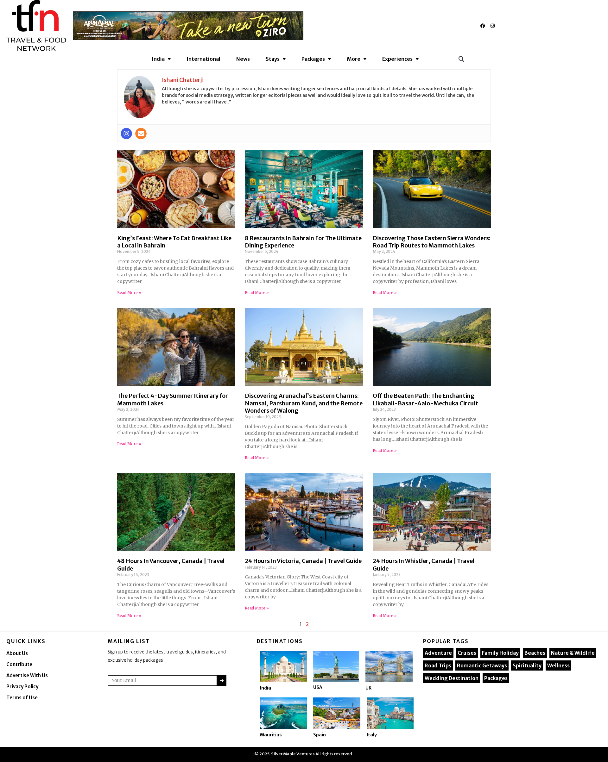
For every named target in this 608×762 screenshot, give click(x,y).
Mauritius (271, 735)
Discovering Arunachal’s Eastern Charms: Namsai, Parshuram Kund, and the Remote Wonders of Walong (304, 403)
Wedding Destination (451, 678)
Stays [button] (273, 59)
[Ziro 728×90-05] (188, 25)
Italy (372, 735)
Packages (496, 678)
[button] (461, 58)
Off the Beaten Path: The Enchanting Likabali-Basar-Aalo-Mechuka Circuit (425, 399)
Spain (319, 735)
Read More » (129, 292)
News (243, 59)
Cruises (467, 653)
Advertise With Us (27, 675)
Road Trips (438, 665)
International (203, 59)
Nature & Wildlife (573, 653)
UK (368, 688)
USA (317, 687)
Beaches (534, 653)
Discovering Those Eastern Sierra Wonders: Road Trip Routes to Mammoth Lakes (432, 241)
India (265, 688)
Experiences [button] (397, 59)
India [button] (158, 59)
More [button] (353, 59)
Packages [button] (313, 59)
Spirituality (527, 665)
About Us (17, 653)
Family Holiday (500, 653)
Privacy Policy (22, 687)
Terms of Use (22, 698)
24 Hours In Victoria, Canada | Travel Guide (303, 561)
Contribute (19, 664)
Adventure (438, 653)
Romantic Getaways (482, 665)
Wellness (558, 665)
